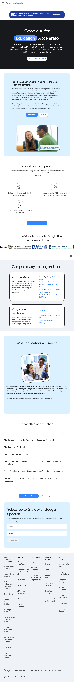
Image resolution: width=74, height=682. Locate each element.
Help (8, 677)
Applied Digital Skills (64, 565)
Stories (47, 564)
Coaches (48, 570)
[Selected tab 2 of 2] (38, 410)
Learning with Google (63, 610)
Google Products (33, 670)
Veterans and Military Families (50, 600)
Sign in (43, 115)
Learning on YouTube (49, 584)
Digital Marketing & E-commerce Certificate (9, 585)
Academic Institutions (35, 569)
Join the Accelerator (36, 59)
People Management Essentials (8, 655)
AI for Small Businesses (21, 592)
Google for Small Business (64, 573)
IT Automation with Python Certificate (9, 640)
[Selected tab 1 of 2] (36, 410)
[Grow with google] (14, 3)
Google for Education (63, 589)
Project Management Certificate (8, 602)
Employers (35, 562)
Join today (32, 115)
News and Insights (48, 576)
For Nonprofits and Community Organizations (37, 578)
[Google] (7, 670)
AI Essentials (21, 580)
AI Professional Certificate (22, 563)
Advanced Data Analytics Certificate (9, 620)
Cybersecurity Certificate (9, 567)
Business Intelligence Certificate (8, 630)
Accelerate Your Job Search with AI (23, 572)
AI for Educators (23, 599)
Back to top (46, 496)
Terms (50, 670)
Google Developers (63, 596)
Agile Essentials (9, 647)
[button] (71, 256)
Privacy (43, 670)
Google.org (63, 603)
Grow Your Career (49, 592)
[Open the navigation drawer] (3, 3)
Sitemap (58, 670)
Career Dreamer (20, 606)
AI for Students (22, 585)
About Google (20, 670)
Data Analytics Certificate (9, 575)
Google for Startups (63, 581)
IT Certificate (8, 594)
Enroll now (56, 15)
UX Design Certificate (7, 611)
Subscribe (13, 540)
